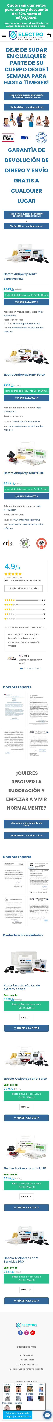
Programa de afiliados (26, 1364)
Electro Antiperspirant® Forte (25, 1079)
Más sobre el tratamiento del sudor (26, 824)
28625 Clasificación (13, 577)
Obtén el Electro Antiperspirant (26, 107)
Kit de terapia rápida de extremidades (22, 987)
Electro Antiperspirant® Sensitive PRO (21, 1260)
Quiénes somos (26, 1359)
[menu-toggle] (4, 35)
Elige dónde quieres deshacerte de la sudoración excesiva (26, 96)
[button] (21, 668)
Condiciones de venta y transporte (26, 1368)
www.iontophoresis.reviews (26, 323)
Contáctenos (26, 1355)
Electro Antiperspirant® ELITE (25, 1168)
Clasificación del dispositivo (23, 588)
